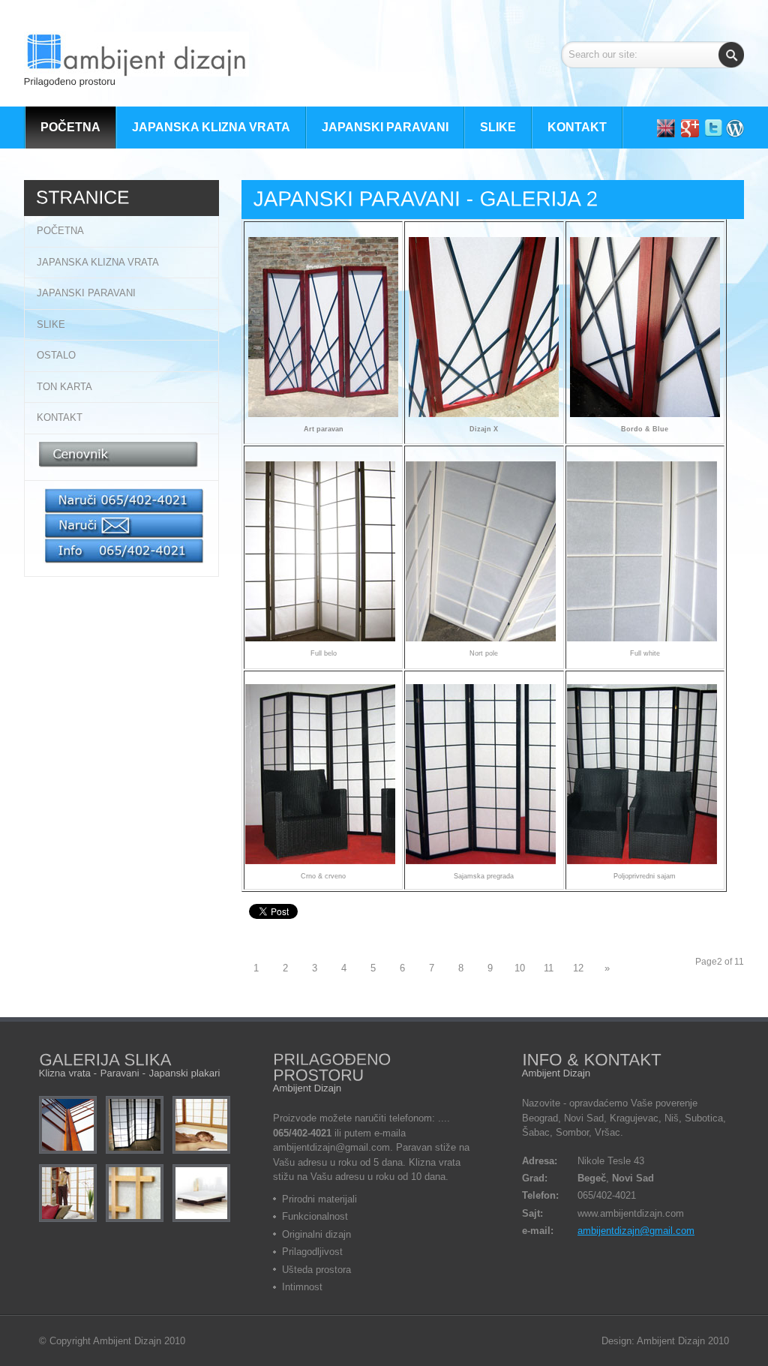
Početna (60, 230)
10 (519, 968)
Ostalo (56, 355)
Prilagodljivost (312, 1251)
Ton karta (64, 386)
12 (578, 968)
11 (549, 968)
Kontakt (59, 417)
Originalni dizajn (316, 1234)
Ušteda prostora (316, 1269)
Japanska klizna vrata (98, 262)
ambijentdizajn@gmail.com (636, 1230)
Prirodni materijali (319, 1199)
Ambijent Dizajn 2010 (139, 1340)
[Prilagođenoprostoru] (136, 61)
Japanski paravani (86, 293)
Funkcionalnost (315, 1216)
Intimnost (302, 1286)
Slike (51, 324)
